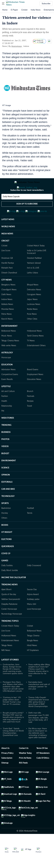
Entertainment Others (36, 356)
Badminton (6, 519)
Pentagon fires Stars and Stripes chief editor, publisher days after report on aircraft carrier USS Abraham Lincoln (13, 697)
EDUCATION (7, 375)
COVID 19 (5, 564)
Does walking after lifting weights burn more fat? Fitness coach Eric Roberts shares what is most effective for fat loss (39, 680)
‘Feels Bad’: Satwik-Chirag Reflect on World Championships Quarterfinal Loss (13, 742)
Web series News (8, 356)
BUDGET (5, 464)
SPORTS (5, 514)
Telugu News (6, 656)
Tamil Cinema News (35, 346)
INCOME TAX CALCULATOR (13, 588)
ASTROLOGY (7, 363)
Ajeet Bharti (6, 600)
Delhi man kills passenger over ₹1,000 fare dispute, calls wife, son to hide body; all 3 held (38, 728)
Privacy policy (7, 764)
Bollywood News (8, 341)
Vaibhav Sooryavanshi (10, 610)
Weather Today (25, 764)
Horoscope (6, 368)
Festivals (30, 407)
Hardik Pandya (7, 273)
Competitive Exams (9, 385)
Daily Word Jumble (9, 581)
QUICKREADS (7, 557)
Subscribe (46, 3)
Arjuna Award (33, 605)
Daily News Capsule (11, 205)
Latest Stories (10, 670)
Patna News (6, 325)
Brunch (30, 402)
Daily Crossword (34, 576)
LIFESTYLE (6, 397)
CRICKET (5, 251)
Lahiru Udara (32, 283)
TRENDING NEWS (9, 595)
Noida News (32, 320)
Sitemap (4, 773)
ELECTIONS (6, 550)
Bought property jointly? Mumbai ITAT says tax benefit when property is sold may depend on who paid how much (13, 727)
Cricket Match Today (36, 256)
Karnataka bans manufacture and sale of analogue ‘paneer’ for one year (39, 695)
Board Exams (32, 380)
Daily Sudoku (7, 576)
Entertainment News (10, 651)
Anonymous (16, 46)
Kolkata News (7, 315)
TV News (31, 351)
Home (4, 10)
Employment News (35, 385)
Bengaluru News (8, 295)
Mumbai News (7, 320)
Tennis (29, 524)
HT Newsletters (43, 764)
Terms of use (42, 759)
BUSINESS (6, 443)
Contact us (23, 759)
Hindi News (32, 656)
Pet (2, 421)
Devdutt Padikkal (34, 269)
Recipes (30, 412)
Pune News (32, 325)
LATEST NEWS (7, 230)
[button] (3, 3)
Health (4, 412)
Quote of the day (8, 605)
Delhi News (6, 305)
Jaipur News (32, 310)
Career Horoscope (9, 620)
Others (4, 528)
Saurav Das (32, 600)
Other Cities (32, 329)
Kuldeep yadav (33, 610)
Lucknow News (33, 315)
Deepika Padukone (9, 615)
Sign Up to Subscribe (27, 212)
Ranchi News (7, 329)
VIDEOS (5, 457)
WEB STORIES (7, 428)
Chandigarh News (8, 300)
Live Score (5, 261)
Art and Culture (8, 402)
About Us (5, 759)
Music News (6, 346)
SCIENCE (5, 478)
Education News (34, 390)
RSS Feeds (23, 773)
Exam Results (7, 390)
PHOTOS (5, 450)
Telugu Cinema (33, 646)
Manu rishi (31, 615)
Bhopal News (32, 295)
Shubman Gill (7, 269)
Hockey (4, 524)
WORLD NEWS (8, 237)
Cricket (24, 10)
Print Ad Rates (25, 768)
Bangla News (32, 651)
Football (30, 519)
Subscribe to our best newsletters (27, 198)
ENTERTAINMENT (9, 337)
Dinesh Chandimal (9, 283)
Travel (29, 416)
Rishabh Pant (7, 278)
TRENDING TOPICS (10, 632)
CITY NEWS (6, 290)
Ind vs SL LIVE (33, 278)
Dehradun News (34, 300)
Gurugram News (34, 305)
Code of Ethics (42, 768)
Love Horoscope (34, 620)
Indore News (6, 310)
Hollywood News (34, 341)
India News (35, 10)
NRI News (5, 661)
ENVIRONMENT (8, 471)
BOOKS (4, 536)
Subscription (6, 768)
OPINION (5, 485)
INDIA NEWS (7, 244)
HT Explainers (33, 661)
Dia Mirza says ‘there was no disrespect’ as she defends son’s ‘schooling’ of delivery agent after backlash (37, 743)
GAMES (4, 571)
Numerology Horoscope (11, 624)
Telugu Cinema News (10, 351)
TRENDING (6, 436)
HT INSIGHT (6, 543)
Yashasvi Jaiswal (34, 273)
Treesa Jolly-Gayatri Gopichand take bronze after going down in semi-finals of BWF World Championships (38, 712)
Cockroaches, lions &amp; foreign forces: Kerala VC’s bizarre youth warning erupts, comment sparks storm (13, 679)
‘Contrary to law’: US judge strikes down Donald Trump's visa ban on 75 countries (12, 711)
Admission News (8, 380)
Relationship (6, 416)
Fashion (4, 407)
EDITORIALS (6, 492)
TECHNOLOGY (8, 507)
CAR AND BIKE (8, 500)
